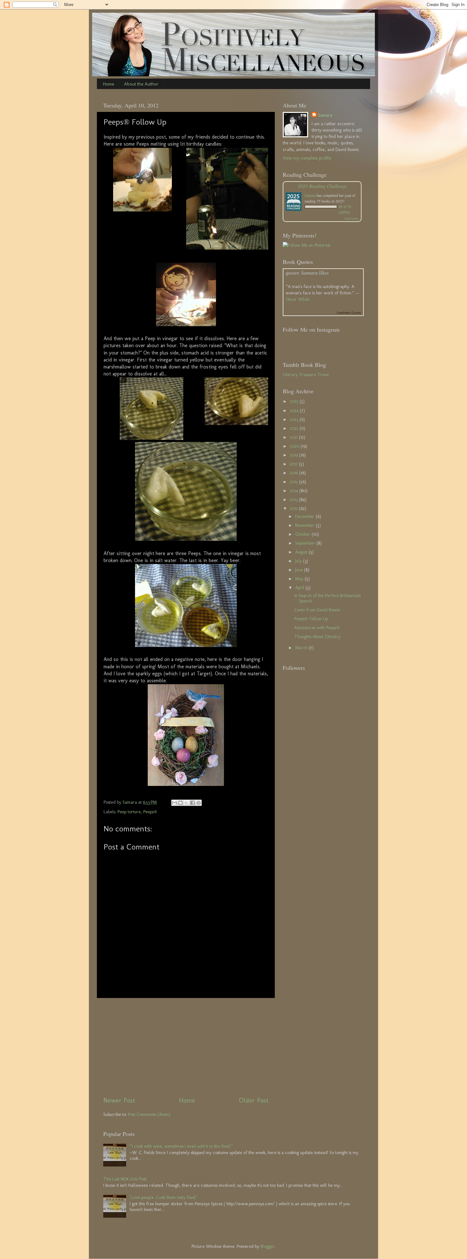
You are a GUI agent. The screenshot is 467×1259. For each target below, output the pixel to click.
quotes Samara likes (307, 272)
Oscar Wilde (297, 299)
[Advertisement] (186, 1047)
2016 (294, 473)
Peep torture (129, 812)
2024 (295, 410)
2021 (294, 437)
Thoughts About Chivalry (317, 636)
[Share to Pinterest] (198, 803)
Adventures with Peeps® (317, 627)
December (305, 516)
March (302, 647)
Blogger (268, 1246)
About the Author (141, 84)
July (299, 561)
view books (351, 218)
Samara (325, 115)
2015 (294, 482)
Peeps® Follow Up (311, 619)
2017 (294, 464)
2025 (295, 401)
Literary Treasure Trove (306, 374)
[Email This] (174, 803)
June (299, 570)
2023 (295, 419)
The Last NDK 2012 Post (124, 1179)
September (305, 543)
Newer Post (119, 1100)
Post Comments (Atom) (149, 1114)
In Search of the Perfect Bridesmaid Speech (327, 598)
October (303, 534)
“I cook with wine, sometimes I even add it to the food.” (181, 1146)
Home (108, 84)
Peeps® (150, 812)
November (305, 525)
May (300, 578)
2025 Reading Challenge (322, 185)
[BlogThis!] (180, 803)
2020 (295, 446)
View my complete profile (307, 158)
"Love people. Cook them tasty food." (164, 1197)
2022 (295, 428)
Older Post (253, 1100)
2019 (294, 455)
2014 (294, 490)
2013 (294, 499)
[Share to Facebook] (192, 803)
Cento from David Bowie (317, 610)
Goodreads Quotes (349, 313)
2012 (294, 508)
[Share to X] (186, 803)
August (302, 552)
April (300, 587)
